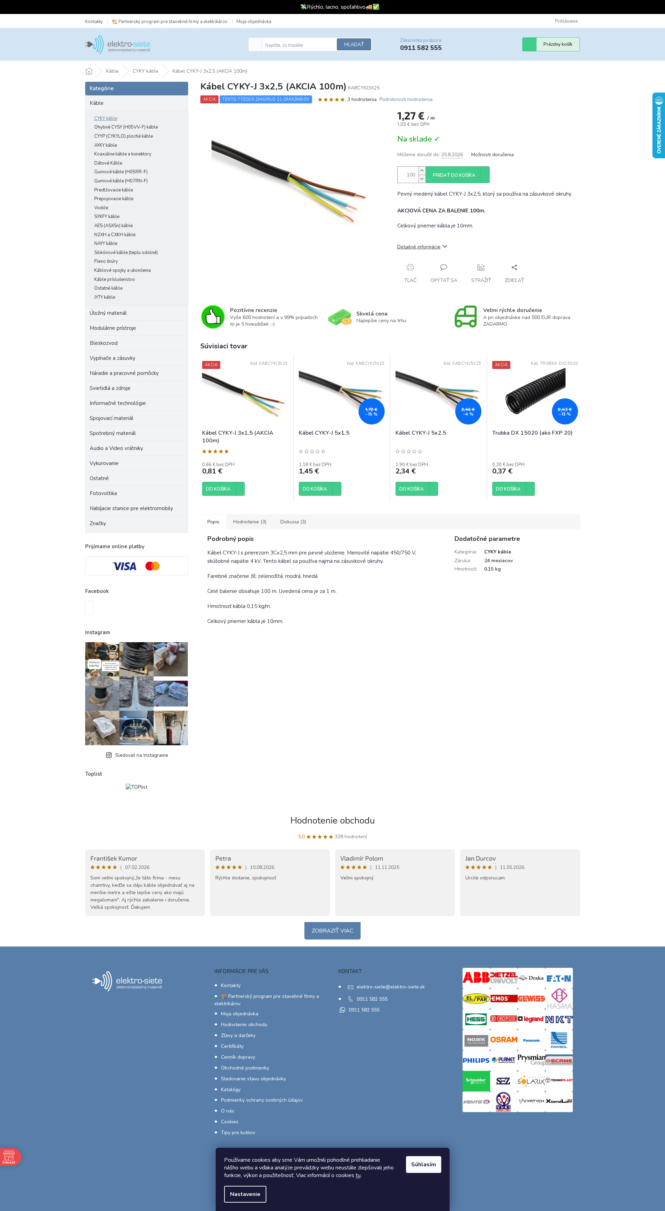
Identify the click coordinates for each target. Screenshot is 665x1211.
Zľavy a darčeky (238, 1035)
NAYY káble (105, 243)
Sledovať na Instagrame (141, 755)
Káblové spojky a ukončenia (122, 270)
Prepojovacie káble (113, 199)
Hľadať (354, 44)
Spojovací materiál (111, 418)
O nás (227, 1111)
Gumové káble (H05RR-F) (121, 172)
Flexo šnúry (106, 261)
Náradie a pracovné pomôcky (124, 373)
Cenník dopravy (238, 1057)
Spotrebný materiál (113, 433)
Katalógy (231, 1089)
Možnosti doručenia (492, 154)
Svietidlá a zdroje (110, 388)
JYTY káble (104, 297)
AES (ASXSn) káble (113, 226)
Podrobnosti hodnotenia (406, 99)
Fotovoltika (103, 493)
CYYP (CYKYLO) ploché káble (123, 136)
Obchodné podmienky (245, 1068)
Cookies (229, 1121)
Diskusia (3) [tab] (293, 522)
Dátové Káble (108, 163)
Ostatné (99, 478)
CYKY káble (105, 118)
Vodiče (101, 208)
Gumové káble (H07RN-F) (121, 181)
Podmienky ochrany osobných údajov (262, 1100)
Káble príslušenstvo (114, 279)
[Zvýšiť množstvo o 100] (422, 171)
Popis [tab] (213, 522)
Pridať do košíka (454, 175)
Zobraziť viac (332, 931)
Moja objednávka (253, 22)
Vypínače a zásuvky (112, 358)
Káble (97, 103)
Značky (98, 523)
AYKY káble (105, 145)
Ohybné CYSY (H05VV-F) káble (126, 127)
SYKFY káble (106, 216)
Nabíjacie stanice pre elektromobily (131, 508)
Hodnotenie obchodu (332, 820)
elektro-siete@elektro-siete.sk (391, 987)
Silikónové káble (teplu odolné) (126, 252)
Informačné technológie (118, 403)
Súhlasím (423, 1164)
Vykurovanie (104, 463)
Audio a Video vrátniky (116, 448)
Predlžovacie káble (113, 190)
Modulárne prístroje (113, 328)
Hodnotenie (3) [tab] (249, 522)
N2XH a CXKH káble (114, 235)
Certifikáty (232, 1046)
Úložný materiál (108, 313)
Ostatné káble (108, 288)
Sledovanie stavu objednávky (253, 1078)
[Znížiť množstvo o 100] (422, 179)
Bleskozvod (104, 343)
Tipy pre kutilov (238, 1132)
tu (358, 1175)
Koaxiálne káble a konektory (123, 154)
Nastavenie (245, 1194)
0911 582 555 (372, 999)
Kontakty (94, 22)
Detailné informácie (419, 247)
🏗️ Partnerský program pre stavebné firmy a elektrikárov (170, 22)
